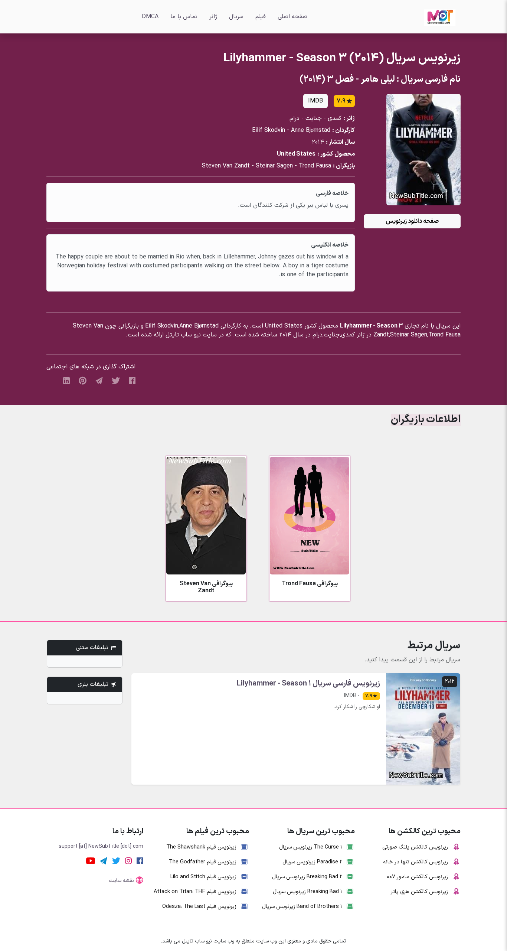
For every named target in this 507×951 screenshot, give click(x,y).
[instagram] (128, 860)
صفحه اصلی (292, 16)
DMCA (150, 16)
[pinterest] (82, 380)
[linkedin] (66, 380)
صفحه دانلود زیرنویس (412, 221)
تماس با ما (183, 16)
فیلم (260, 16)
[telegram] (99, 380)
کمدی (334, 118)
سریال (236, 16)
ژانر (213, 16)
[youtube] (90, 860)
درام (295, 118)
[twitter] (116, 380)
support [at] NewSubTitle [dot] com (101, 846)
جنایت (313, 118)
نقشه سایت (121, 881)
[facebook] (132, 380)
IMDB (315, 101)
